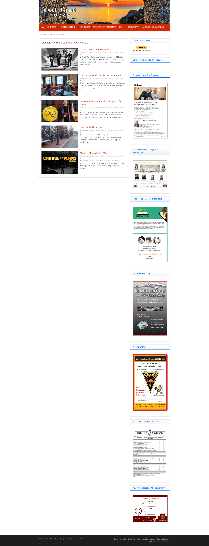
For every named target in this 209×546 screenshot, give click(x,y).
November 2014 (59, 35)
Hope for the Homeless (91, 127)
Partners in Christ (154, 542)
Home (41, 35)
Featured (49, 35)
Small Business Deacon (78, 539)
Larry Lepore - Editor (98, 52)
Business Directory (163, 539)
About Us (123, 539)
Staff (138, 539)
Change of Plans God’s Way (93, 153)
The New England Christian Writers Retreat (100, 75)
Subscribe (145, 539)
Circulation (131, 539)
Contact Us (165, 542)
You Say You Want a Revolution (95, 49)
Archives (152, 539)
